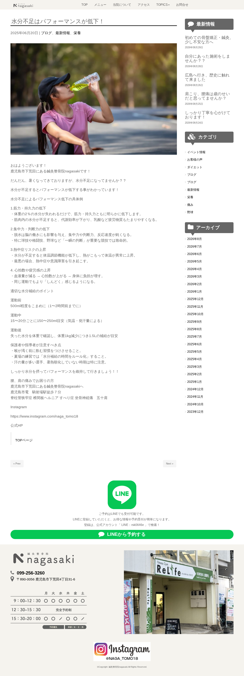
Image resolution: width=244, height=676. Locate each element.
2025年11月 (195, 306)
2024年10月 (195, 404)
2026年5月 (194, 261)
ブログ (46, 33)
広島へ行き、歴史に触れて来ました (207, 77)
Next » (169, 463)
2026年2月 (194, 284)
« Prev (17, 463)
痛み (190, 204)
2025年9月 (194, 321)
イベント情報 (196, 152)
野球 (190, 212)
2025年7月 (194, 336)
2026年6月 (194, 254)
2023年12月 (195, 411)
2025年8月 (194, 329)
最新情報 (62, 33)
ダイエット (194, 167)
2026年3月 (194, 276)
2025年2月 (194, 374)
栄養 (77, 33)
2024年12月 (195, 389)
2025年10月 (195, 314)
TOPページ (24, 440)
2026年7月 (194, 246)
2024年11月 (195, 396)
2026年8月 (194, 239)
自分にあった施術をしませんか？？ (207, 58)
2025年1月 (194, 381)
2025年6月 (194, 344)
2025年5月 (194, 351)
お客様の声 (194, 159)
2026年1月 (194, 291)
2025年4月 (194, 359)
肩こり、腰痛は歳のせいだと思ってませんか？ (207, 96)
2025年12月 (195, 299)
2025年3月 (194, 366)
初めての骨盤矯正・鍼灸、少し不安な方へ (209, 39)
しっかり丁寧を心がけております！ (207, 114)
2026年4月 (194, 269)
